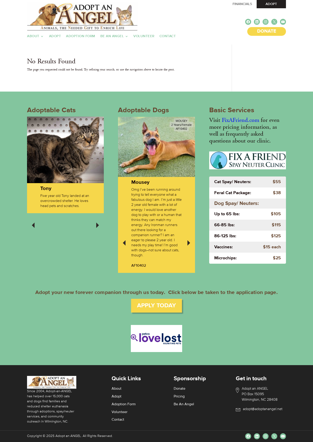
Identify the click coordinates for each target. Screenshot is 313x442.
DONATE (266, 31)
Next (97, 222)
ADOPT (271, 4)
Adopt (55, 36)
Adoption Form (80, 36)
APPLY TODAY (156, 306)
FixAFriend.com (240, 120)
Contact (167, 36)
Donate (179, 389)
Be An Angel (112, 36)
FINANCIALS (242, 4)
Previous (33, 222)
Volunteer (143, 36)
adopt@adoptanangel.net (262, 409)
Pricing (179, 396)
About (33, 36)
